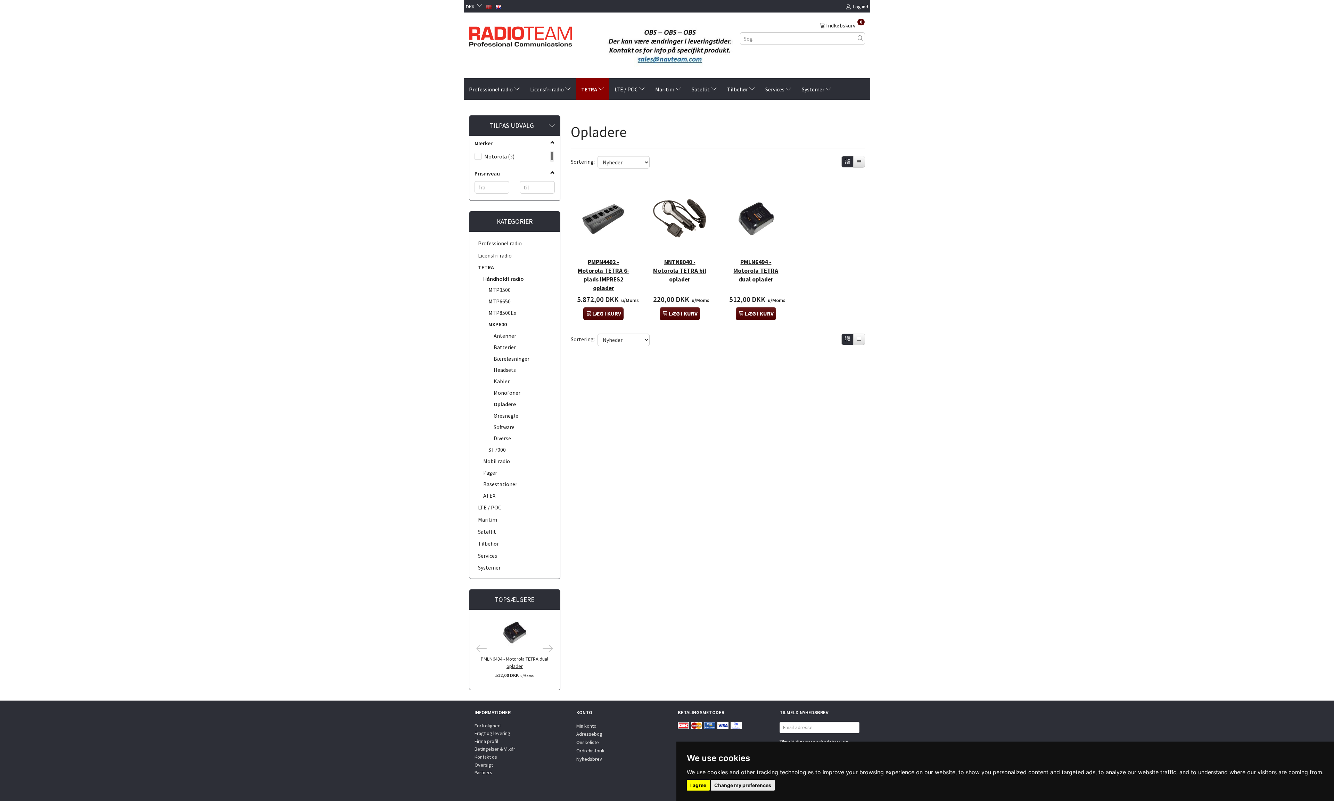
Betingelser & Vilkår (495, 749)
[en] (498, 6)
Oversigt (484, 765)
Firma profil (486, 741)
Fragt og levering (492, 733)
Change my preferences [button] (742, 785)
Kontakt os (486, 757)
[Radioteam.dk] (520, 34)
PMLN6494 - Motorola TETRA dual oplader (514, 662)
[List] (859, 161)
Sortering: (583, 161)
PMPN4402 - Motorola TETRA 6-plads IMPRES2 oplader (603, 275)
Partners (483, 772)
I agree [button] (698, 785)
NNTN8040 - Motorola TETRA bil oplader (679, 270)
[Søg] (860, 38)
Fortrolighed (488, 725)
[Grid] (847, 161)
